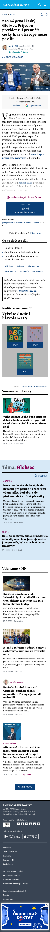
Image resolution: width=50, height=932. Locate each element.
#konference (10, 271)
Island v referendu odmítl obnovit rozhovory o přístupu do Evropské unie (24, 651)
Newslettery (8, 899)
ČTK (42, 88)
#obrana (20, 266)
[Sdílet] (41, 14)
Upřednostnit (35, 106)
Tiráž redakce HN (10, 852)
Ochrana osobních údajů (13, 871)
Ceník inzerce (8, 864)
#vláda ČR (24, 271)
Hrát (15, 345)
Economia (7, 856)
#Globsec (9, 266)
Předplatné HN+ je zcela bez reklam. (34, 386)
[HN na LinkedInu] (30, 824)
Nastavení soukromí (11, 880)
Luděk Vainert (17, 682)
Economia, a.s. (20, 809)
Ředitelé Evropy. (27, 290)
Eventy (6, 895)
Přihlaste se (35, 233)
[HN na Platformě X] (18, 824)
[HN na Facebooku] (22, 824)
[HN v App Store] (31, 836)
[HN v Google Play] (12, 836)
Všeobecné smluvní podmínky (15, 884)
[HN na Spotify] (34, 824)
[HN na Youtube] (38, 824)
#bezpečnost (33, 266)
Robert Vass (25, 182)
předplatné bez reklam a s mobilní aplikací (20, 222)
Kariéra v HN (8, 860)
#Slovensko (38, 271)
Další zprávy (25, 787)
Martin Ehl (13, 46)
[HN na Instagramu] (26, 824)
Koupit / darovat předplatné (14, 891)
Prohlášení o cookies (11, 876)
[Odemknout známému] (46, 14)
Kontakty (7, 848)
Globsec (25, 467)
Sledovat (17, 106)
